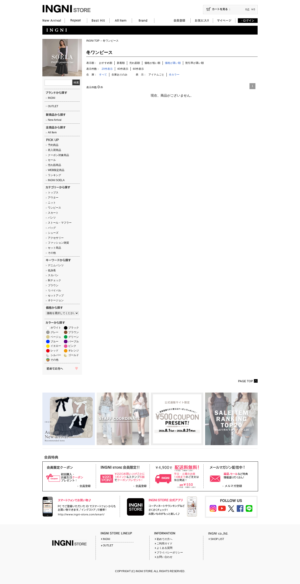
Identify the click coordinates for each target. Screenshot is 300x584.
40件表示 (122, 68)
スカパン (53, 275)
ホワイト (56, 327)
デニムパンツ (56, 265)
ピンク (72, 345)
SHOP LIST (217, 539)
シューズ (53, 232)
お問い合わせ (164, 556)
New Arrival (54, 119)
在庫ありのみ (119, 74)
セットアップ (56, 295)
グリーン (73, 336)
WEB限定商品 (56, 170)
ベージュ (56, 336)
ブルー (54, 341)
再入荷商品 (54, 150)
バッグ (52, 227)
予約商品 (53, 145)
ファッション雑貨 (58, 242)
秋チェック (54, 280)
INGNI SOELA (56, 180)
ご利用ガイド (164, 543)
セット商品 (54, 247)
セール (52, 160)
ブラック (73, 327)
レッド (54, 350)
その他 (52, 252)
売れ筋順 (134, 62)
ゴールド (73, 355)
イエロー (56, 345)
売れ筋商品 (54, 165)
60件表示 (138, 68)
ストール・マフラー (60, 222)
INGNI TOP (92, 40)
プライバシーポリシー (170, 552)
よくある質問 (164, 547)
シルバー (56, 355)
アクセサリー (56, 237)
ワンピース (54, 207)
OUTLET (53, 106)
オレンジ (73, 350)
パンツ (52, 217)
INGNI (51, 97)
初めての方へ (164, 539)
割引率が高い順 (194, 62)
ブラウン (53, 285)
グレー (54, 332)
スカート (53, 212)
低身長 (52, 270)
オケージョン (56, 300)
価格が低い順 (152, 62)
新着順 (121, 62)
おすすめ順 (105, 62)
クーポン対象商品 (58, 155)
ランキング (54, 175)
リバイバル (54, 290)
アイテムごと (156, 74)
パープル (73, 341)
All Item (52, 132)
